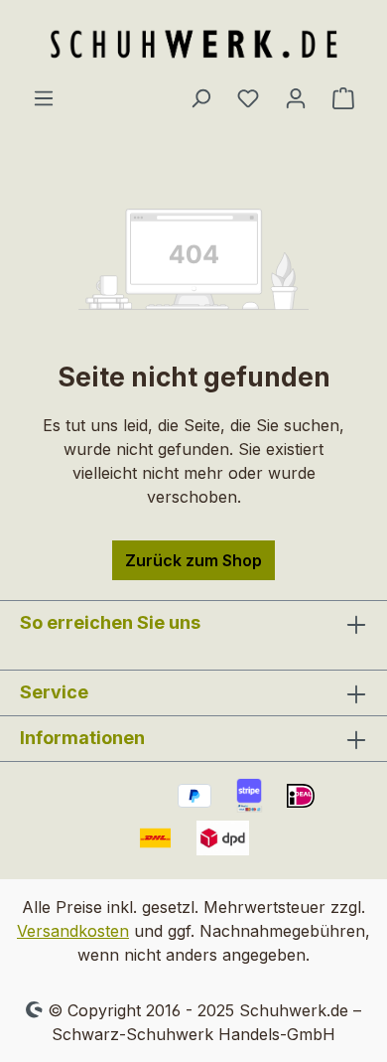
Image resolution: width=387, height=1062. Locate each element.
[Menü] (43, 97)
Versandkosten (73, 931)
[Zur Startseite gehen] (193, 43)
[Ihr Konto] (296, 97)
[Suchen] (200, 97)
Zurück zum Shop (193, 560)
